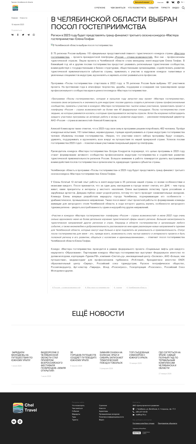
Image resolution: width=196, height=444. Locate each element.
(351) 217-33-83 (141, 412)
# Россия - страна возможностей (66, 287)
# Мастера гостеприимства (97, 287)
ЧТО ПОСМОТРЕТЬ (137, 8)
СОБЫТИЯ (153, 8)
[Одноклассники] (18, 35)
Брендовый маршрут (142, 2)
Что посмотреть (78, 405)
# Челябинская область (137, 287)
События (75, 411)
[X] (23, 35)
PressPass (143, 428)
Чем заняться (77, 408)
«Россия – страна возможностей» (134, 57)
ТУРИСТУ (165, 8)
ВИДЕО (175, 8)
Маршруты (76, 414)
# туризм (118, 287)
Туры (74, 417)
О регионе (99, 8)
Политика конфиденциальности (111, 417)
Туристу (75, 420)
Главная (14, 18)
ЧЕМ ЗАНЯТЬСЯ (118, 8)
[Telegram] (28, 35)
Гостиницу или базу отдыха (143, 423)
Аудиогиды (103, 411)
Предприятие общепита (167, 423)
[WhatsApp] (34, 35)
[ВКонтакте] (12, 35)
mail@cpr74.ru (141, 415)
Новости (160, 2)
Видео (101, 420)
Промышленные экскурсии (109, 414)
